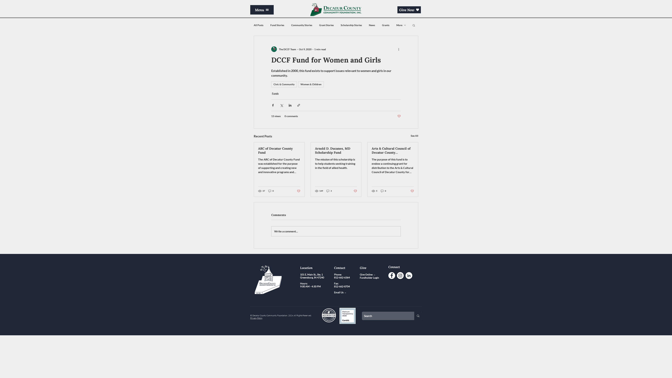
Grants (385, 25)
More (399, 25)
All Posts (258, 25)
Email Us (339, 292)
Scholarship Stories (351, 25)
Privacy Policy (256, 318)
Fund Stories (277, 25)
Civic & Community (284, 84)
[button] (262, 10)
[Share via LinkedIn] (290, 105)
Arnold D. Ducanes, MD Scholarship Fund (332, 150)
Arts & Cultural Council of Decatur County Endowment (391, 150)
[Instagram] (400, 275)
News (372, 25)
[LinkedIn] (408, 275)
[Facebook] (391, 275)
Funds (275, 93)
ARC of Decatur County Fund (275, 150)
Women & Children (310, 84)
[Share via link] (298, 105)
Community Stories (301, 25)
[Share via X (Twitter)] (281, 105)
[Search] (418, 316)
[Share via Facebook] (273, 105)
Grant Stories (326, 25)
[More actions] (399, 49)
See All (414, 135)
